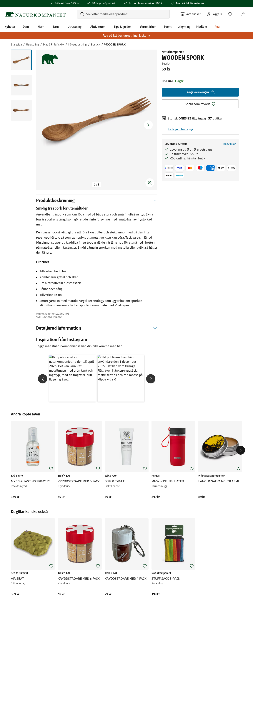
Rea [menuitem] (217, 27)
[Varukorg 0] (245, 13)
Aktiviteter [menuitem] (97, 27)
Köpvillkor (229, 144)
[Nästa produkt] (240, 450)
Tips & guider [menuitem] (122, 27)
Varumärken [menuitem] (148, 27)
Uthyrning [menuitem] (183, 27)
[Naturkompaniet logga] (35, 14)
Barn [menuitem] (55, 27)
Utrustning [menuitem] (74, 27)
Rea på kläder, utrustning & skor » (126, 35)
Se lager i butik (178, 129)
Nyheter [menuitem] (9, 27)
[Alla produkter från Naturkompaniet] (49, 59)
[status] (96, 184)
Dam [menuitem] (26, 27)
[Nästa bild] (148, 124)
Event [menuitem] (168, 27)
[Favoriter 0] (231, 13)
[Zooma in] (149, 182)
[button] (72, 378)
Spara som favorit (197, 104)
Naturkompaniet (173, 52)
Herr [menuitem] (41, 27)
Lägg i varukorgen (197, 92)
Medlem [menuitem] (201, 27)
